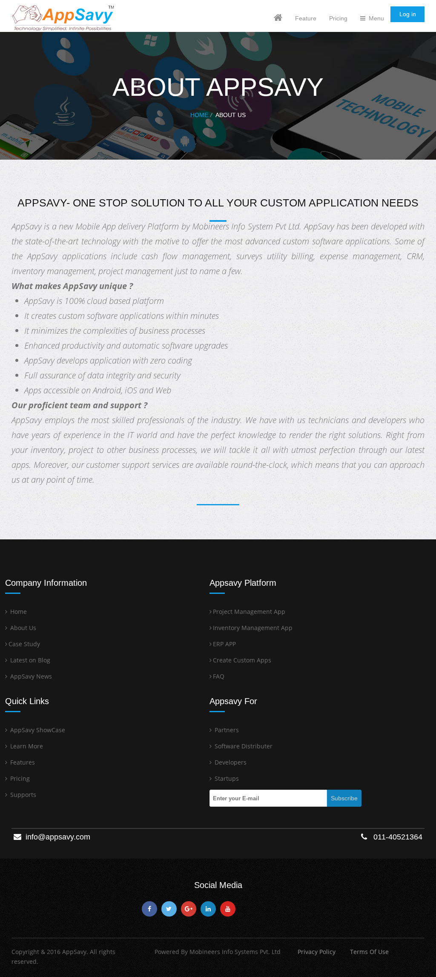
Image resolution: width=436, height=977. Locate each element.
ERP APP (224, 644)
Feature (305, 18)
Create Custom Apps (242, 660)
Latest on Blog (29, 660)
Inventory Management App (253, 628)
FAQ (218, 676)
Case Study (24, 644)
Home (199, 115)
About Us (22, 628)
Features (22, 762)
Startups (226, 778)
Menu (374, 18)
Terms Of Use (369, 952)
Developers (230, 762)
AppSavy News (30, 676)
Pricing (338, 18)
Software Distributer (242, 746)
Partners (226, 730)
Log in (407, 14)
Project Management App (249, 611)
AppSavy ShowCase (37, 730)
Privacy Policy (317, 952)
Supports (22, 795)
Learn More (26, 746)
